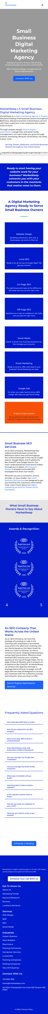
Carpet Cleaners (9, 936)
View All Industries (10, 968)
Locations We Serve (11, 905)
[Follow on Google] (13, 996)
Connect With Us (24, 78)
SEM (4, 919)
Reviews (6, 902)
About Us (6, 890)
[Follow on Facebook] (4, 996)
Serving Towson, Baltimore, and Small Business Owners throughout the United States (26, 145)
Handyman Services (11, 952)
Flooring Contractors (11, 948)
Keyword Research (11, 898)
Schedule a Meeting (24, 843)
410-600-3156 (8, 979)
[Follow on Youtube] (17, 996)
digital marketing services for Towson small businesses (21, 487)
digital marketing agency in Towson (31, 116)
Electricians (7, 944)
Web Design (8, 915)
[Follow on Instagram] (8, 996)
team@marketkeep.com (13, 983)
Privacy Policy (27, 1009)
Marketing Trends (10, 894)
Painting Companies (11, 960)
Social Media (8, 927)
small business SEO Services (20, 479)
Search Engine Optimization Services (21, 685)
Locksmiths (7, 956)
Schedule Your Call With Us (24, 879)
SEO (4, 923)
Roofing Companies (11, 964)
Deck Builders (8, 940)
